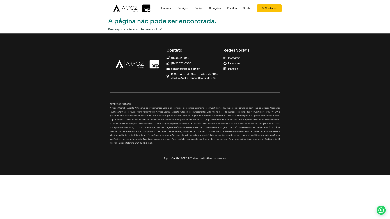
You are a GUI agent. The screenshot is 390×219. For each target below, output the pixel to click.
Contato (248, 8)
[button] (381, 210)
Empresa (166, 8)
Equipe (199, 8)
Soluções (215, 8)
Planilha (232, 8)
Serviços (183, 8)
